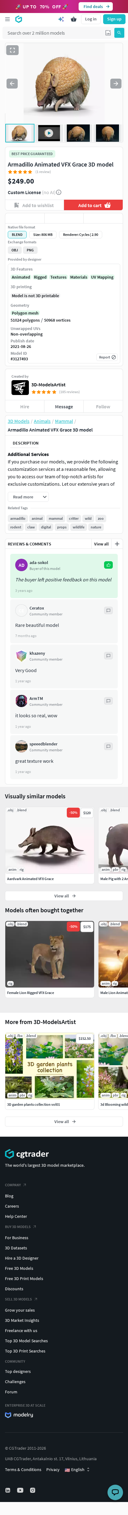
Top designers (18, 1371)
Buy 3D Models (18, 1226)
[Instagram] (33, 1490)
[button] (108, 33)
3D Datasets (16, 1248)
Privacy (53, 1469)
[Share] (103, 218)
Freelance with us (21, 1330)
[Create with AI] (61, 19)
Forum (11, 1392)
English (75, 1470)
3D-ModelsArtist (48, 384)
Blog (9, 1196)
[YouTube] (20, 1490)
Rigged (40, 277)
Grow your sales (20, 1310)
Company (13, 1185)
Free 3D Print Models (24, 1278)
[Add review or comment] (117, 544)
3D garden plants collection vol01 (33, 1104)
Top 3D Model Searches (26, 1341)
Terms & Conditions (23, 1469)
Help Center (16, 1216)
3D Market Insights (22, 1320)
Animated (21, 277)
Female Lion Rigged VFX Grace (30, 992)
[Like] (24, 218)
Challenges (15, 1381)
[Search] (119, 33)
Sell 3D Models (18, 1299)
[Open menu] (7, 19)
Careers (12, 1206)
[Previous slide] (12, 84)
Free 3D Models (19, 1268)
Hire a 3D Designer (22, 1258)
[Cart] (74, 19)
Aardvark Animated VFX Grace (30, 878)
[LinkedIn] (8, 1490)
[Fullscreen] (12, 50)
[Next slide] (115, 84)
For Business (16, 1237)
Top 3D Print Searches (25, 1351)
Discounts (14, 1288)
